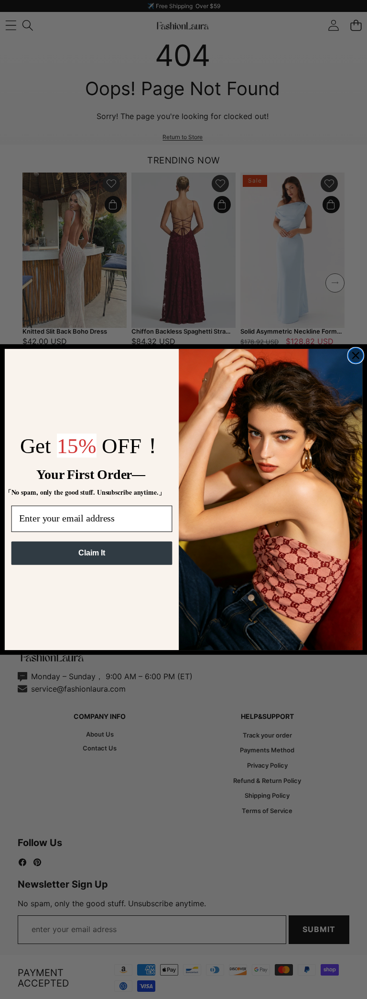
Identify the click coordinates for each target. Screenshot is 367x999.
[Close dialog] (356, 355)
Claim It (91, 553)
